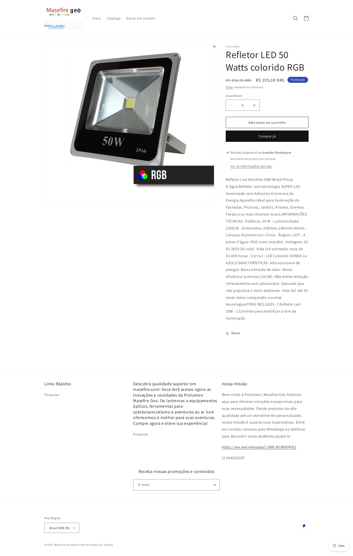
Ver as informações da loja (251, 166)
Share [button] (235, 333)
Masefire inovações (66, 544)
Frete (229, 87)
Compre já (267, 136)
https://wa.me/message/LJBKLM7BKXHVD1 (259, 447)
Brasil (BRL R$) (59, 528)
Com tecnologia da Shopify (96, 544)
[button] (295, 18)
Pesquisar (52, 394)
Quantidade (234, 96)
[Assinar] (214, 485)
